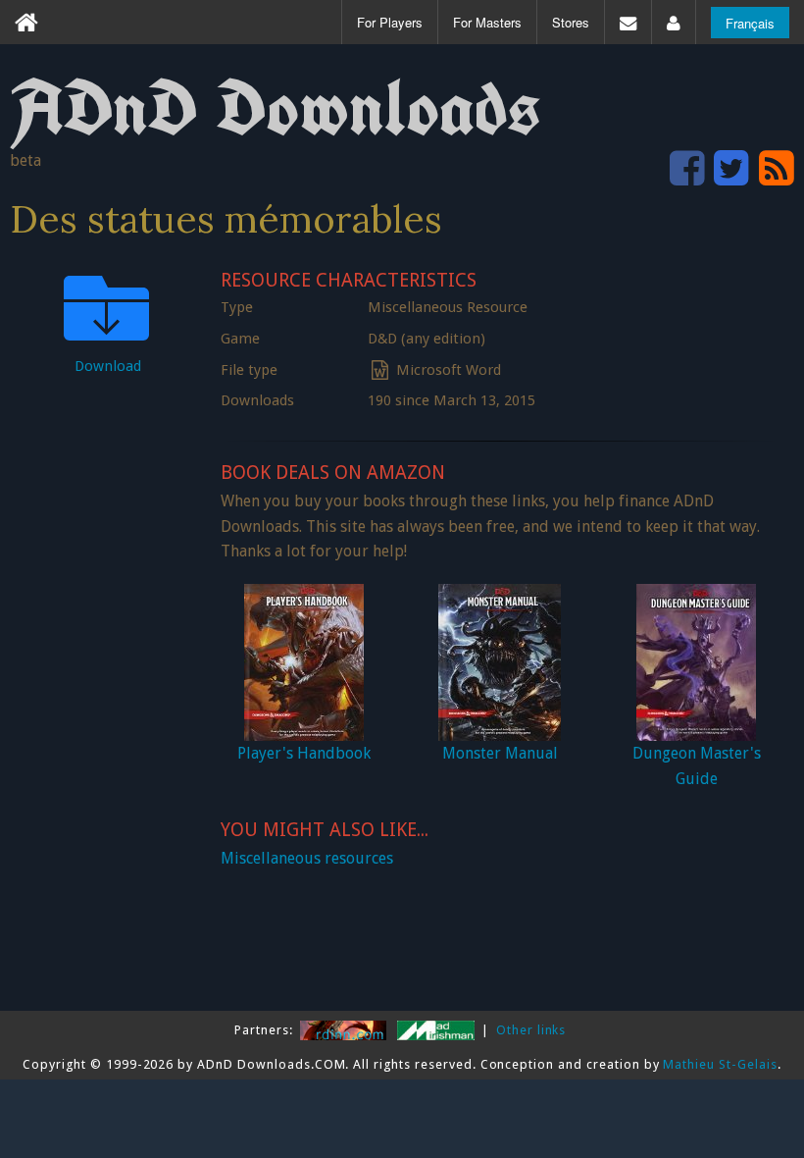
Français (750, 23)
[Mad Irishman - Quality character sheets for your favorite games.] (437, 1030)
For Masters (487, 22)
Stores (570, 22)
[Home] (26, 22)
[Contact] (628, 22)
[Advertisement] (108, 687)
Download (108, 366)
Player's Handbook (304, 753)
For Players (390, 22)
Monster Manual (500, 753)
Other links (531, 1030)
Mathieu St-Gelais (720, 1064)
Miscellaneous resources (307, 858)
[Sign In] (673, 22)
